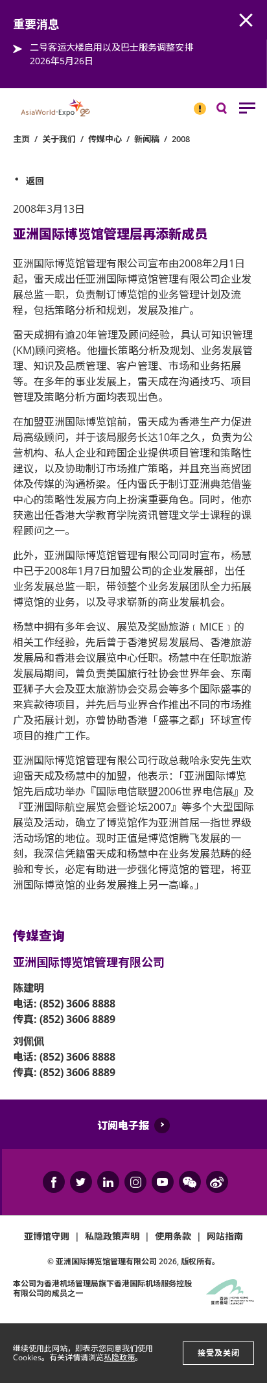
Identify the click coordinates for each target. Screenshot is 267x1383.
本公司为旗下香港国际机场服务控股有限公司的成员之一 (102, 1288)
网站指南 (225, 1236)
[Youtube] (163, 1182)
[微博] (217, 1182)
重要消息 (196, 103)
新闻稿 (146, 139)
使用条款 (173, 1236)
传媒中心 (105, 139)
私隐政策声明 (112, 1236)
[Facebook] (54, 1182)
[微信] (190, 1182)
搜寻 (231, 111)
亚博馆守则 (46, 1236)
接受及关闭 (219, 1352)
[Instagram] (135, 1182)
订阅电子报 (123, 1125)
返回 (35, 180)
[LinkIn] (108, 1182)
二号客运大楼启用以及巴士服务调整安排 (111, 47)
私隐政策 (119, 1357)
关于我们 (59, 139)
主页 (21, 139)
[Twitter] (81, 1182)
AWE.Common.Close (246, 21)
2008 (181, 139)
